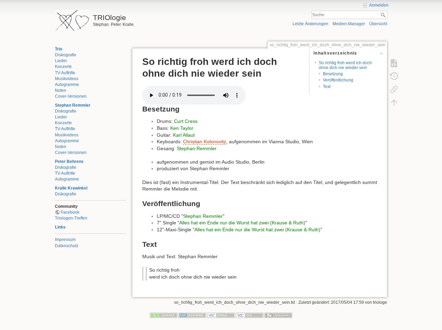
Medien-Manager (349, 23)
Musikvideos (66, 78)
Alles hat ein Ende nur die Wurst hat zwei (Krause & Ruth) (242, 222)
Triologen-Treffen (71, 218)
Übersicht (378, 23)
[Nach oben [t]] (394, 102)
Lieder (61, 60)
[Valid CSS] (249, 315)
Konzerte (63, 66)
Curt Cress (186, 121)
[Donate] (163, 315)
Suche (384, 14)
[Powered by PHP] (192, 315)
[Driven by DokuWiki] (278, 315)
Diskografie (65, 54)
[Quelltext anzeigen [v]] (394, 62)
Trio (58, 49)
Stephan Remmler (72, 105)
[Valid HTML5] (221, 315)
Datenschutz (66, 245)
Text (326, 86)
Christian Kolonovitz (204, 141)
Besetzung (333, 73)
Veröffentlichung (338, 80)
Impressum (65, 239)
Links (60, 227)
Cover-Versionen (71, 96)
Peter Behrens (69, 161)
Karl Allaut (184, 135)
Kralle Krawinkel (71, 188)
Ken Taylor (181, 128)
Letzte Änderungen (310, 23)
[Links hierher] (394, 89)
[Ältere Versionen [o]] (394, 75)
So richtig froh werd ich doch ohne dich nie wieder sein (345, 65)
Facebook (70, 212)
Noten (60, 90)
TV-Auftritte (65, 72)
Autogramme (67, 84)
